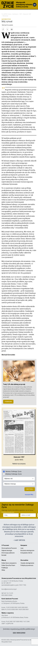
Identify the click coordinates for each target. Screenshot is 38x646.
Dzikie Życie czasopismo (9, 563)
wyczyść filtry (29, 494)
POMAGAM (8, 401)
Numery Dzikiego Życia (13, 471)
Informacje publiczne (8, 553)
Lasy (22, 548)
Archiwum (15, 14)
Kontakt (4, 555)
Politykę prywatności (8, 512)
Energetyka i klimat (26, 553)
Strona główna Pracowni (9, 548)
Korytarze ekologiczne (27, 550)
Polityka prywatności (27, 565)
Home (9, 14)
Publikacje (5, 567)
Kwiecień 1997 (27, 14)
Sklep (3, 570)
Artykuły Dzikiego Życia (13, 474)
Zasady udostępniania (27, 563)
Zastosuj (29, 489)
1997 (20, 14)
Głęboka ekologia (7, 550)
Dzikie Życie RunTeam (8, 565)
